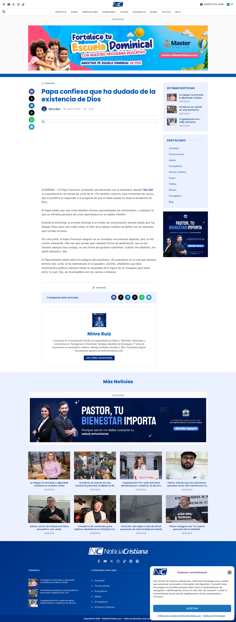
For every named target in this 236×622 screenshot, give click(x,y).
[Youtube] (8, 4)
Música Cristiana (177, 172)
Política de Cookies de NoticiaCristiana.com (179, 615)
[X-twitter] (13, 4)
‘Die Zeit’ (148, 189)
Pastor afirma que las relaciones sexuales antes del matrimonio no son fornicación (187, 485)
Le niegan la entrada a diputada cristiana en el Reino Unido (191, 97)
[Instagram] (18, 4)
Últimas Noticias (181, 88)
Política (166, 12)
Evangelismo (108, 12)
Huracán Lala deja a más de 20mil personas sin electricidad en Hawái (141, 528)
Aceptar (192, 608)
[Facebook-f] (4, 4)
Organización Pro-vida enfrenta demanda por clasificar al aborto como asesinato (141, 485)
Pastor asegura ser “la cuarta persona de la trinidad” (187, 528)
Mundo (153, 12)
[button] (229, 572)
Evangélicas (139, 12)
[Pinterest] (130, 561)
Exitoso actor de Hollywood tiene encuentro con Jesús (49, 528)
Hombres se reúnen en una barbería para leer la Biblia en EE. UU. (191, 111)
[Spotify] (137, 561)
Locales (124, 12)
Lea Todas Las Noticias (99, 358)
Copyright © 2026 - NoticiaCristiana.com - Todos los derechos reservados (118, 618)
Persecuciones (90, 12)
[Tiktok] (23, 4)
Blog (178, 12)
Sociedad (174, 148)
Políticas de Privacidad (214, 615)
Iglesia (74, 12)
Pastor (172, 178)
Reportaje (60, 12)
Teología (49, 83)
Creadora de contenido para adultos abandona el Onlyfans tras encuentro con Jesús (95, 529)
